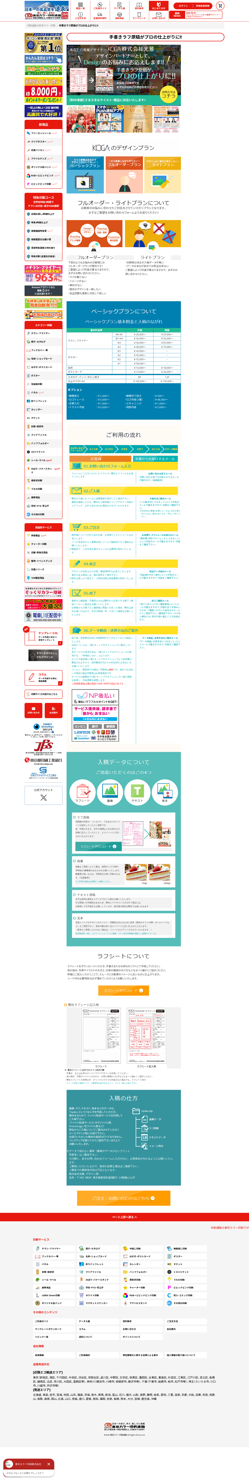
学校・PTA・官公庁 (40, 505)
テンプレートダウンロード (48, 1329)
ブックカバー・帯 (39, 350)
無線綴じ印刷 (180, 1248)
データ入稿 (84, 1321)
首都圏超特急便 (39, 230)
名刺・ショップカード (41, 358)
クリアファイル (39, 434)
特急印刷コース (43, 198)
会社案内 (53, 712)
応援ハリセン (37, 150)
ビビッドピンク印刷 (41, 184)
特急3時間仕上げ (39, 222)
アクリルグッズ (38, 158)
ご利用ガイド (41, 1321)
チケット (35, 417)
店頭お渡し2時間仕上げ (42, 213)
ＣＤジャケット (181, 1271)
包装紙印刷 (36, 384)
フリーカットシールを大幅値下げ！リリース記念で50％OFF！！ (203, 15)
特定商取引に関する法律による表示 (140, 1355)
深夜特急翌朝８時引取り (43, 247)
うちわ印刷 (36, 488)
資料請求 (127, 1321)
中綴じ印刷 (135, 1248)
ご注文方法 (172, 1321)
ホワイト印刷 (92, 1295)
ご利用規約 (84, 1355)
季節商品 (35, 535)
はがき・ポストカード (41, 367)
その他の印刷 (37, 514)
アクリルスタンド (138, 1303)
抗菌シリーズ (38, 569)
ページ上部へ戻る (123, 1217)
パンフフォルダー (40, 443)
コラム (82, 1329)
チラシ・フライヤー (40, 333)
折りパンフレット (94, 1264)
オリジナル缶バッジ (41, 167)
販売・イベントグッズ (41, 560)
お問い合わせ (33, 712)
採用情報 (39, 1355)
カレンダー (36, 409)
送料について (85, 1336)
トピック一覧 (41, 1336)
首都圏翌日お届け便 (41, 239)
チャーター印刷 (39, 544)
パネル (34, 392)
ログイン (183, 5)
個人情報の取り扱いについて (181, 1355)
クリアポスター (39, 141)
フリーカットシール (41, 133)
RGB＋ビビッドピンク (42, 175)
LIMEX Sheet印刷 (51, 1295)
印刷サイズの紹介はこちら (44, 694)
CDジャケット (38, 451)
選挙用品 (35, 497)
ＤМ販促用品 (37, 577)
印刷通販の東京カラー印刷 (41, 25)
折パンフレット (39, 401)
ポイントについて (131, 1336)
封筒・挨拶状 (37, 426)
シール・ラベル (38, 460)
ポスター (35, 375)
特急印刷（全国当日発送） (43, 256)
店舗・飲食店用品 (39, 552)
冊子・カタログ (38, 341)
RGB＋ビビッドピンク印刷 (143, 1295)
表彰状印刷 (36, 480)
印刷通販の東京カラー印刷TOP (230, 1228)
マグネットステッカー (97, 1303)
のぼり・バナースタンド (41, 470)
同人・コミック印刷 (183, 1295)
